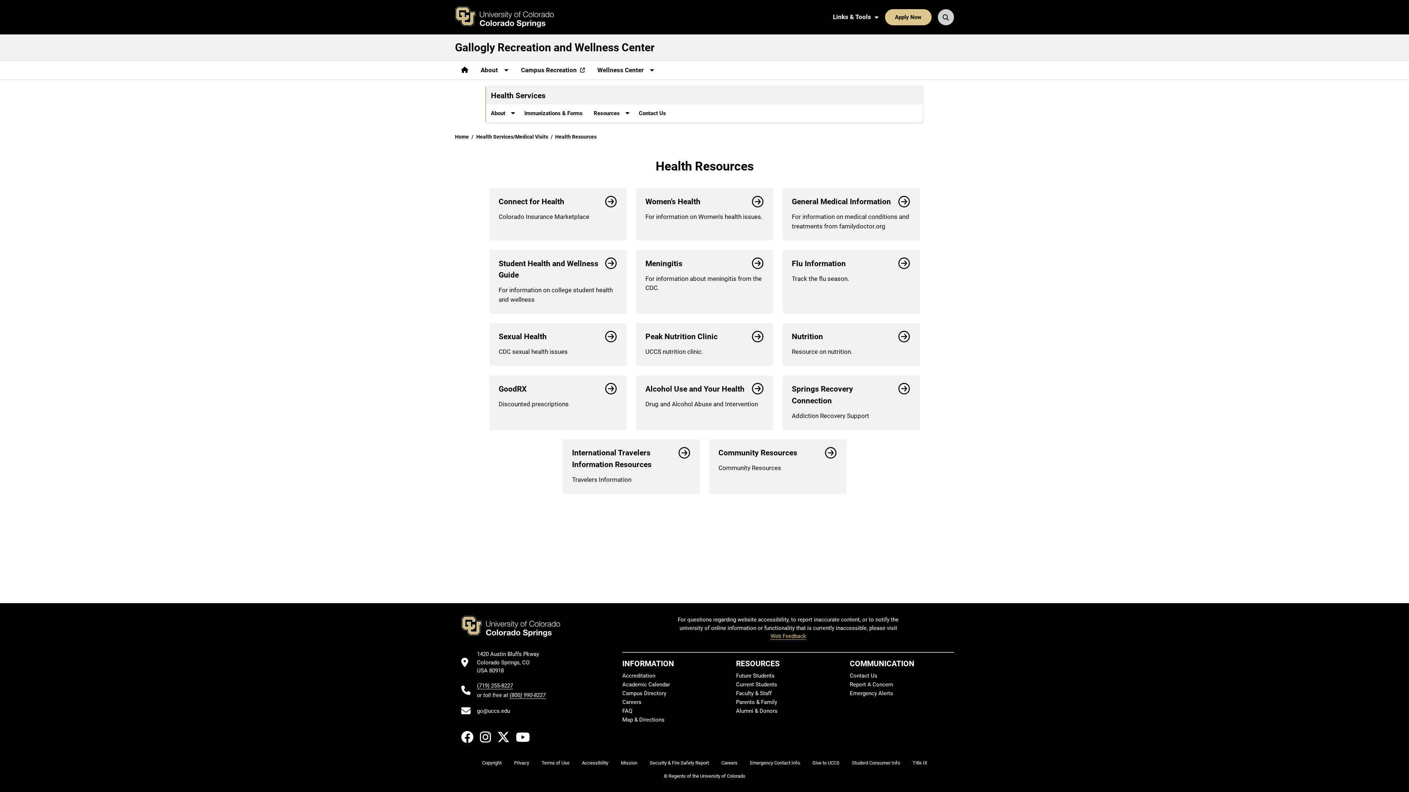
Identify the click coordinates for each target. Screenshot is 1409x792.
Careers (631, 702)
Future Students (755, 675)
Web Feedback (788, 636)
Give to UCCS (826, 763)
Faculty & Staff (754, 693)
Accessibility (595, 763)
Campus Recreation (549, 70)
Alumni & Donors (757, 711)
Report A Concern (871, 684)
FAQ (627, 711)
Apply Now (908, 17)
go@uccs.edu (493, 711)
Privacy (521, 763)
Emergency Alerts (871, 693)
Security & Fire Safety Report (679, 763)
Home (462, 137)
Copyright (492, 763)
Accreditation (638, 675)
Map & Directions (643, 719)
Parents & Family (756, 702)
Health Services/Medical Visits (512, 137)
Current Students (756, 684)
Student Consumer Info (876, 763)
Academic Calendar (646, 684)
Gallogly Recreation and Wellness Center (555, 47)
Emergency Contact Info (775, 763)
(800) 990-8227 (528, 695)
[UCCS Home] (510, 17)
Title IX (920, 763)
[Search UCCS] (946, 17)
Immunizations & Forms (553, 113)
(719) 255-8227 (495, 685)
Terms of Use (555, 763)
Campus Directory (644, 693)
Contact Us (652, 113)
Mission (629, 763)
